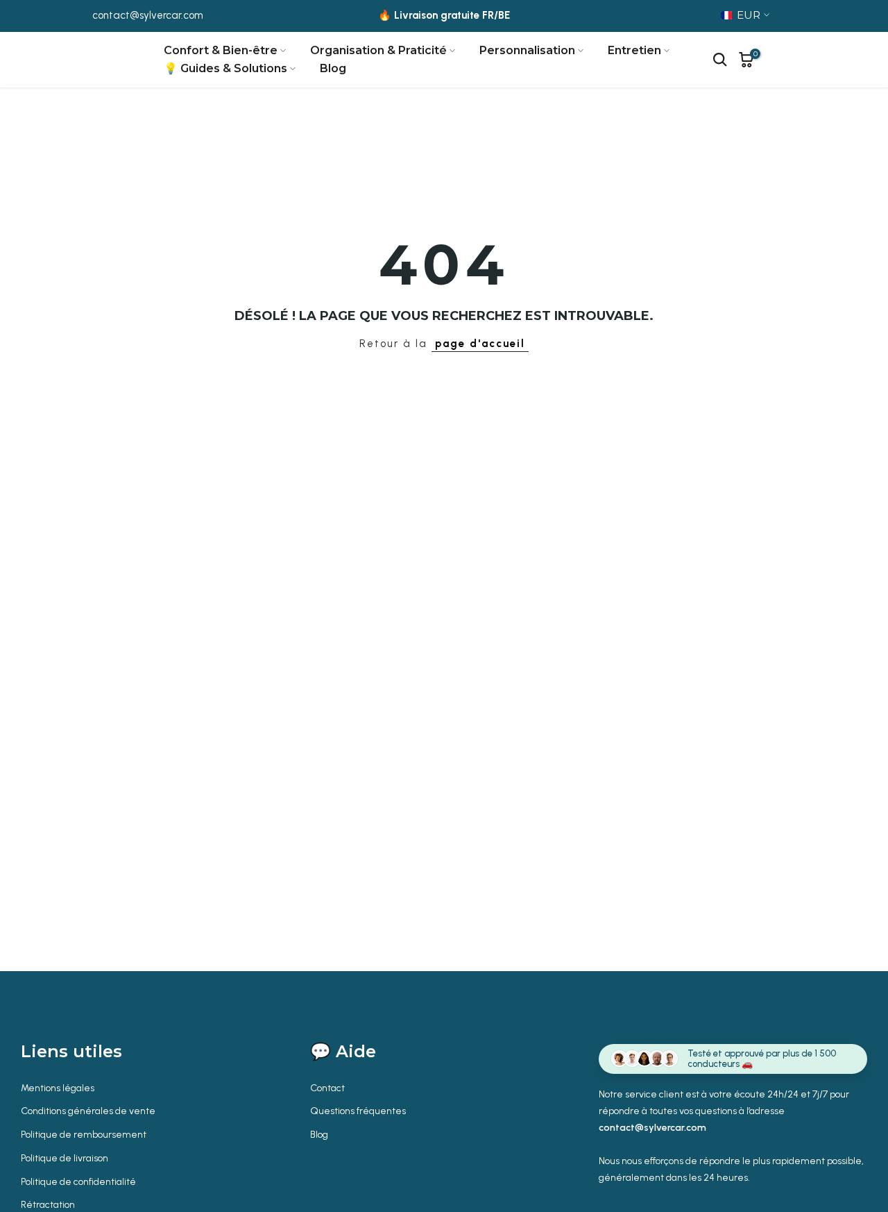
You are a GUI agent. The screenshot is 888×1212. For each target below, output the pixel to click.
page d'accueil (480, 343)
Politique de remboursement (83, 1135)
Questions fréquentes (358, 1111)
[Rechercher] (720, 59)
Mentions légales (57, 1088)
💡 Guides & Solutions (225, 68)
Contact (327, 1088)
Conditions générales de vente (88, 1111)
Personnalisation (527, 50)
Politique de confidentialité (78, 1182)
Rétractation (48, 1205)
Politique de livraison (64, 1158)
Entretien (634, 50)
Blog (333, 68)
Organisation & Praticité (378, 50)
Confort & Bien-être (221, 50)
